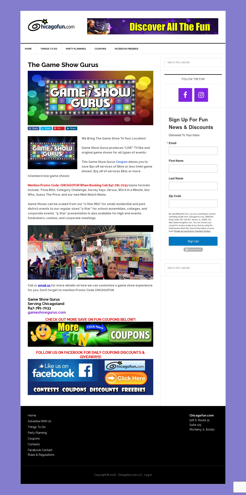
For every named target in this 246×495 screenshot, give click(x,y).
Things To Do (37, 427)
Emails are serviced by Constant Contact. (192, 230)
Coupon (122, 162)
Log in (148, 474)
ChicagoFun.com (51, 26)
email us (44, 285)
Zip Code (175, 196)
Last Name (176, 178)
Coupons (34, 438)
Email (172, 143)
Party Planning (37, 432)
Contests (34, 444)
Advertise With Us (39, 421)
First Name (176, 160)
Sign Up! (193, 241)
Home (32, 415)
